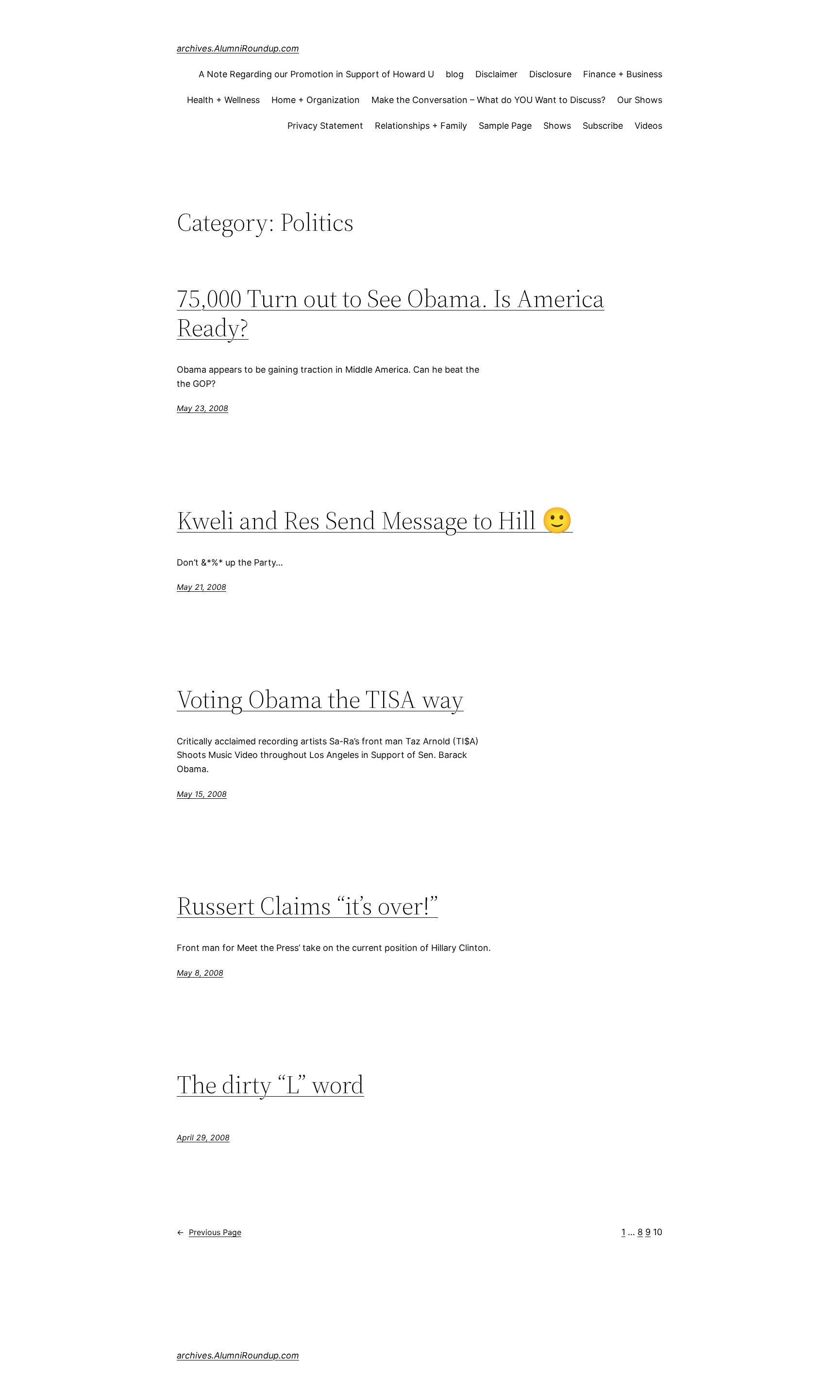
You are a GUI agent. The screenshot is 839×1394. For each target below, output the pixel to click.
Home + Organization (315, 100)
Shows (557, 125)
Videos (648, 125)
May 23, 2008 (202, 408)
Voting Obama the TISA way (320, 699)
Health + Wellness (223, 100)
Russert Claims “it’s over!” (307, 905)
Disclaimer (496, 74)
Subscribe (603, 125)
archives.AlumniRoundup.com (238, 48)
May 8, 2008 (200, 973)
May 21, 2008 (201, 587)
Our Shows (639, 100)
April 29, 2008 (203, 1137)
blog (455, 74)
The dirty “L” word (270, 1084)
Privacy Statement (325, 125)
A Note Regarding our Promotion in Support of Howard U (316, 74)
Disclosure (550, 74)
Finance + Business (622, 74)
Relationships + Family (421, 125)
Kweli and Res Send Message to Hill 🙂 (375, 520)
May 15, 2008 (202, 794)
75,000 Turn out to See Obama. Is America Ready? (390, 313)
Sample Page (505, 125)
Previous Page (209, 1232)
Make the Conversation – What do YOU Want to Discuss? (488, 100)
